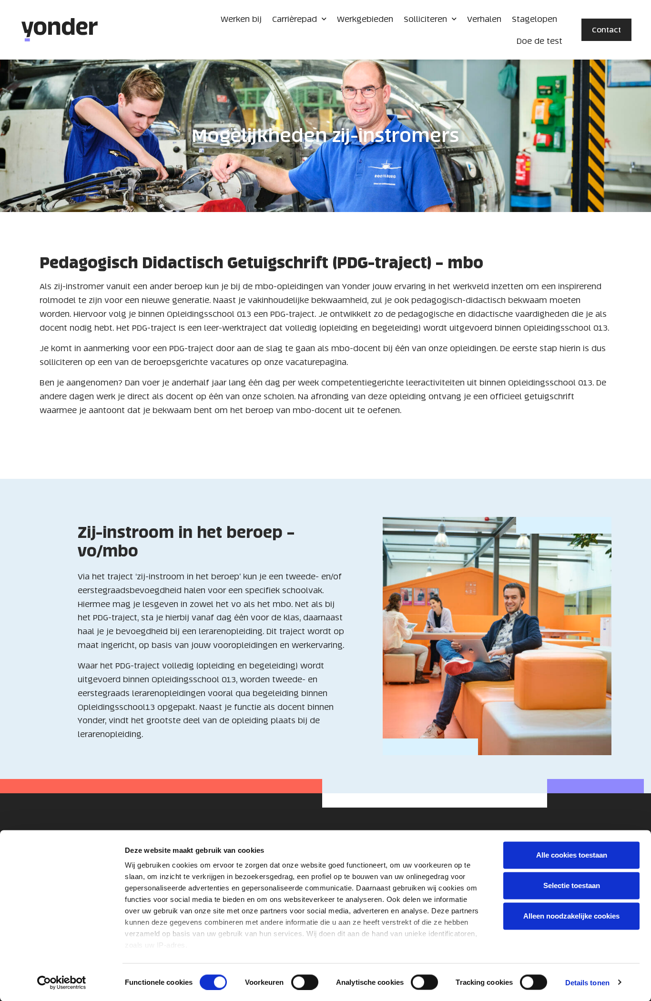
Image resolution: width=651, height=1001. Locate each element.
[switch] (304, 982)
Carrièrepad (294, 19)
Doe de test (539, 41)
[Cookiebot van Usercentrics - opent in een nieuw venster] (61, 982)
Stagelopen (534, 19)
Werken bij (241, 19)
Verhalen (484, 19)
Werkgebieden (365, 19)
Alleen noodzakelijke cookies (571, 916)
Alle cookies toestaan (571, 855)
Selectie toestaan (571, 885)
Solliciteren (425, 19)
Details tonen (587, 982)
